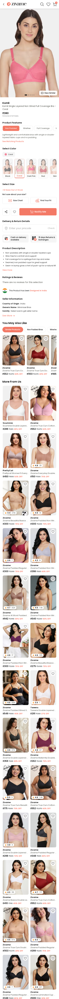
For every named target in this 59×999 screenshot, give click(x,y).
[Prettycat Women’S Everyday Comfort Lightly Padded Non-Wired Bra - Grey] (16, 450)
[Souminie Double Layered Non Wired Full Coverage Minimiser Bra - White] (16, 403)
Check (51, 228)
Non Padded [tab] (11, 128)
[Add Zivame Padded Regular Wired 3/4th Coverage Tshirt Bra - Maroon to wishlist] (25, 531)
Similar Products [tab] (12, 329)
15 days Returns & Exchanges (47, 238)
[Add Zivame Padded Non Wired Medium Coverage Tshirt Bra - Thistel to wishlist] (53, 531)
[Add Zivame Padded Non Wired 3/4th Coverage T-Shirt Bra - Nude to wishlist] (53, 578)
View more (7, 270)
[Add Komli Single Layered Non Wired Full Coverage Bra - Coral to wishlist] (14, 211)
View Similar (49, 93)
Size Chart (18, 200)
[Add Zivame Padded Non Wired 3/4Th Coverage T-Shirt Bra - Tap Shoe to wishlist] (53, 484)
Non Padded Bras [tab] (35, 329)
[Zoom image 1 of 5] (29, 52)
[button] (3, 4)
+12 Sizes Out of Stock (12, 190)
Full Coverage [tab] (43, 128)
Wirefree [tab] (26, 128)
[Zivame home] (16, 4)
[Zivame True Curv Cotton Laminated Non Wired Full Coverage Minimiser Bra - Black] (13, 350)
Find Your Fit (45, 200)
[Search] (42, 4)
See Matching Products (13, 141)
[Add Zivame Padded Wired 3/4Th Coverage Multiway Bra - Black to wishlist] (25, 673)
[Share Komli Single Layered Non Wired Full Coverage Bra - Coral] (6, 211)
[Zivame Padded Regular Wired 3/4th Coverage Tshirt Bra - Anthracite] (43, 830)
